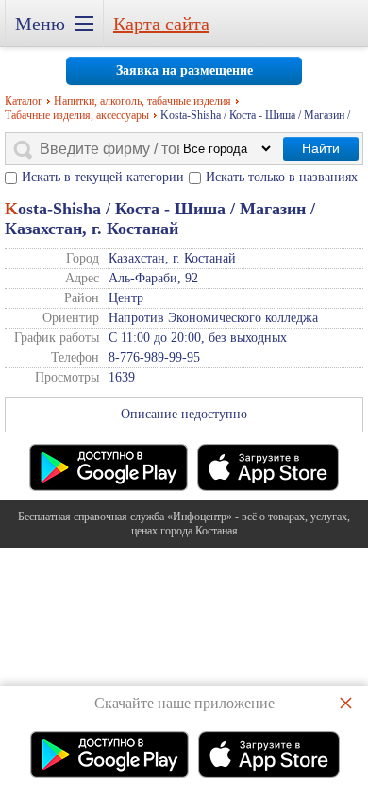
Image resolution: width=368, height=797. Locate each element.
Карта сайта (161, 23)
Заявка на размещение (184, 70)
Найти (321, 148)
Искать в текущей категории (103, 177)
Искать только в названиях (282, 177)
